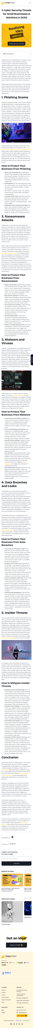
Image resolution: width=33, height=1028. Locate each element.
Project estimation (6, 999)
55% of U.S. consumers (7, 530)
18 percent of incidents (18, 395)
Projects (4, 992)
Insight (3, 1012)
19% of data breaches (7, 638)
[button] (25, 870)
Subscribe (16, 863)
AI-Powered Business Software (21, 990)
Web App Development (22, 998)
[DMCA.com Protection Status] (5, 965)
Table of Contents (8, 54)
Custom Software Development (20, 994)
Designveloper (5, 770)
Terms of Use (19, 1020)
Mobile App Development (22, 1000)
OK (3, 2)
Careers (3, 995)
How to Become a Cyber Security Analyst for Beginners (10, 889)
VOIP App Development (22, 1003)
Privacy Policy (26, 1020)
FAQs (3, 1002)
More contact (21, 1015)
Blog (3, 1010)
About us (4, 990)
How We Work (5, 997)
